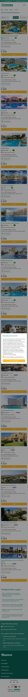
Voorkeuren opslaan (14, 360)
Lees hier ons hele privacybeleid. (9, 354)
